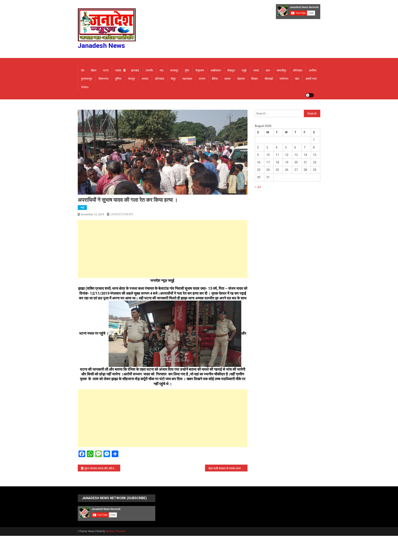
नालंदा (118, 70)
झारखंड (135, 70)
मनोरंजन (284, 78)
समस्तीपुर (281, 70)
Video (85, 87)
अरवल (145, 78)
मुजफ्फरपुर (86, 78)
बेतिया (215, 78)
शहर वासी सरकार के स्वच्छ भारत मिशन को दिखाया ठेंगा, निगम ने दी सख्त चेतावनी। (228, 468)
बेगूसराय (200, 70)
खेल (297, 78)
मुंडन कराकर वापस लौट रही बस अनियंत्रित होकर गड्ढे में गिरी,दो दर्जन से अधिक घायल (102, 468)
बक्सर (227, 78)
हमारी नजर (311, 78)
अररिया (312, 70)
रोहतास (241, 78)
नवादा (256, 70)
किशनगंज (103, 78)
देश (82, 70)
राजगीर (149, 70)
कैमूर (173, 78)
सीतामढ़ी (269, 78)
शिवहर (254, 78)
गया (161, 70)
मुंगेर (187, 70)
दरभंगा (202, 78)
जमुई (243, 70)
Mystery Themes (115, 531)
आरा (268, 70)
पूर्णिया (118, 78)
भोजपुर (131, 78)
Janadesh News (101, 45)
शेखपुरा (231, 70)
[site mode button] (310, 95)
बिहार (93, 70)
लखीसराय (216, 70)
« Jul (258, 187)
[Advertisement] (163, 249)
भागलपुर (174, 70)
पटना (105, 70)
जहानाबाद (187, 78)
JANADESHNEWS (121, 214)
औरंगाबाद (297, 70)
